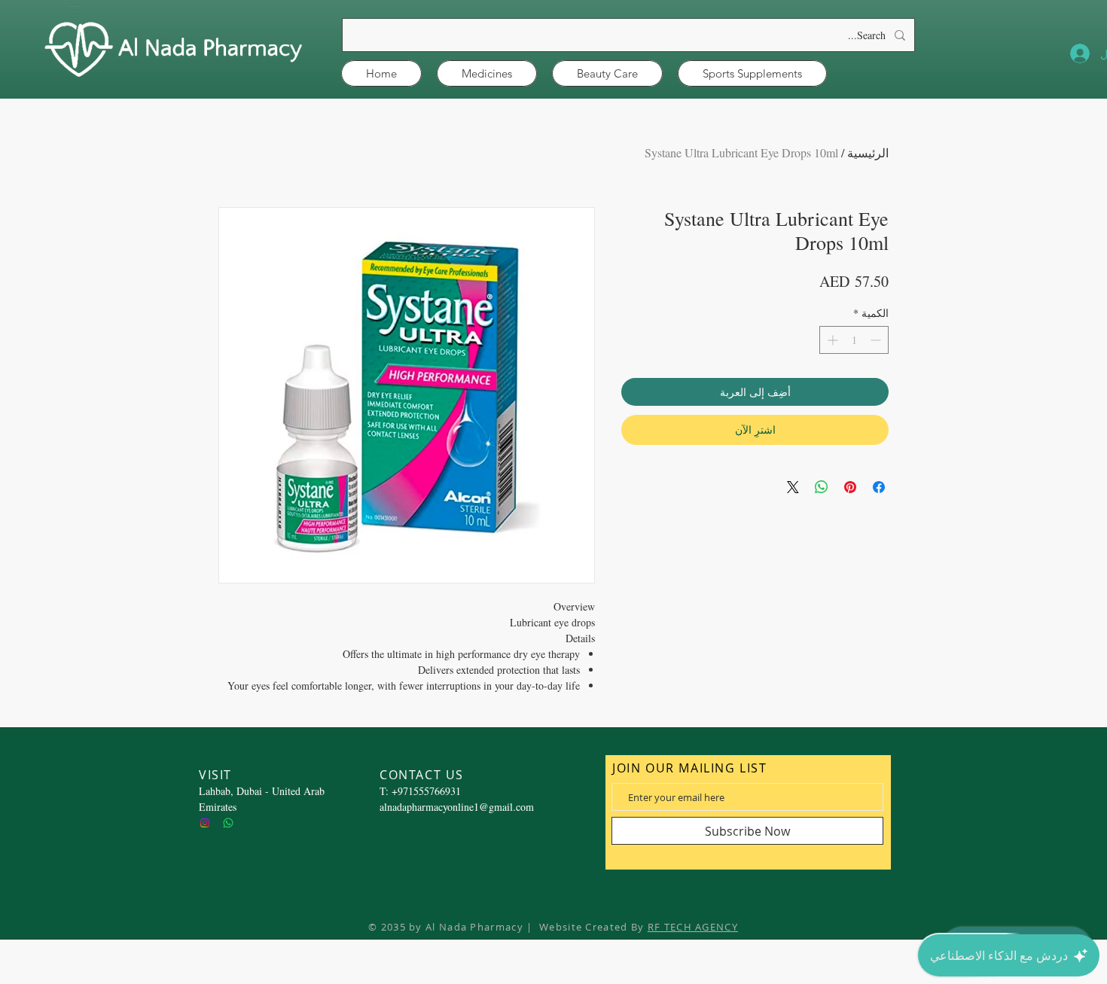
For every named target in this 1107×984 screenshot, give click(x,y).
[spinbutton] (854, 340)
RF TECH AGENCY (693, 927)
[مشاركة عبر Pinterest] (850, 487)
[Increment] (831, 340)
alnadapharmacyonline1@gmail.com (457, 807)
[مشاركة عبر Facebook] (879, 487)
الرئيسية (868, 152)
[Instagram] (205, 823)
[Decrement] (877, 340)
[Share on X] (793, 487)
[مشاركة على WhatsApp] (822, 487)
